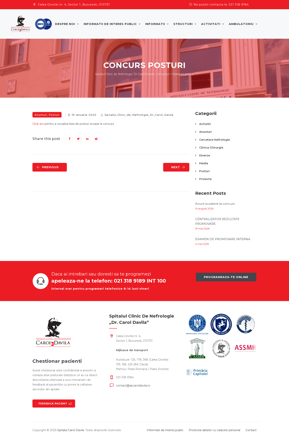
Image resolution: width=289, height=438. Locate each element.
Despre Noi (65, 24)
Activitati (210, 24)
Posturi (54, 114)
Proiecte (205, 179)
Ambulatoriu (241, 24)
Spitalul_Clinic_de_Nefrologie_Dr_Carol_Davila (139, 114)
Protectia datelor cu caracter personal (214, 430)
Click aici (38, 124)
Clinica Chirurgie (211, 147)
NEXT (175, 167)
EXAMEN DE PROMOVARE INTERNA (222, 239)
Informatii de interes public (110, 24)
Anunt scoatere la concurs (215, 204)
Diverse (204, 155)
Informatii (155, 24)
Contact (251, 430)
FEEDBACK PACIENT (53, 403)
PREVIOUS (50, 167)
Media (203, 163)
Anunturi (40, 114)
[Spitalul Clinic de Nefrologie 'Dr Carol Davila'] (31, 24)
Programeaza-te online (226, 277)
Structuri (183, 24)
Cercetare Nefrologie (214, 139)
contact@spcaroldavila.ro (133, 385)
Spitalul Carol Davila (70, 430)
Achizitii (205, 124)
